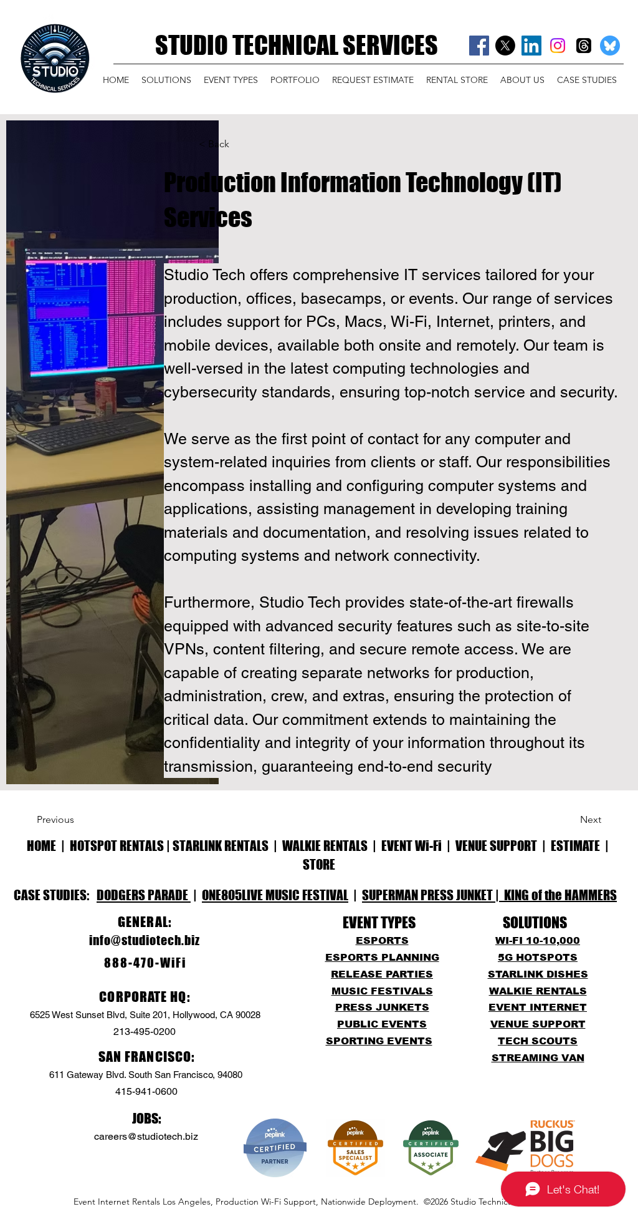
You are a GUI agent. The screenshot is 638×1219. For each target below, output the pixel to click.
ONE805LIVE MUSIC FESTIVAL (275, 895)
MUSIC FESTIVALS (382, 991)
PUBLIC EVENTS (382, 1024)
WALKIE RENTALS (325, 845)
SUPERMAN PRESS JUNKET (428, 895)
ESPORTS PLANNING (382, 957)
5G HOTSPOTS (538, 957)
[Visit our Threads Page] (584, 46)
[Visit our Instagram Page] (558, 46)
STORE (319, 864)
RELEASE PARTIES (382, 974)
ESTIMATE (576, 845)
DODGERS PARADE (144, 895)
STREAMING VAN (538, 1057)
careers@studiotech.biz (146, 1136)
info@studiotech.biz (144, 940)
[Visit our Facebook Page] (479, 46)
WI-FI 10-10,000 (537, 940)
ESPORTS (382, 940)
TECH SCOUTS (538, 1041)
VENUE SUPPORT (496, 845)
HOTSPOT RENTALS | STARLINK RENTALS (169, 845)
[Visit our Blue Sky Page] (610, 46)
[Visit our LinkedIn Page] (531, 46)
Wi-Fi (428, 845)
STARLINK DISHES (538, 974)
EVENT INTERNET (537, 1007)
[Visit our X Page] (505, 46)
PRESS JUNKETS (382, 1007)
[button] (166, 80)
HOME (41, 845)
